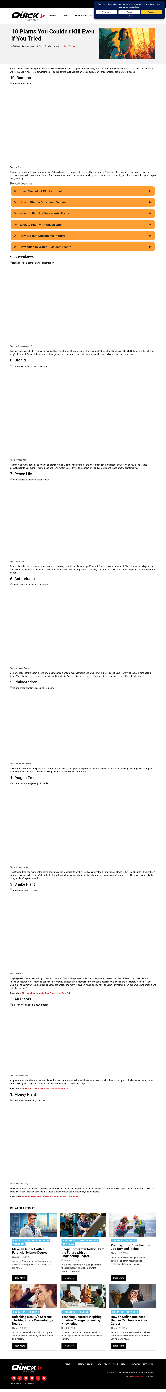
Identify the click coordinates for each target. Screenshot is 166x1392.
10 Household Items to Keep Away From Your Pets (46, 993)
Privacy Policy (103, 1364)
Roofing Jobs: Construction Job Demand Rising (130, 1247)
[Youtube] (25, 1378)
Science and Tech (83, 16)
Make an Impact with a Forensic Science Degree (30, 1250)
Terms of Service (120, 1364)
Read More (19, 1278)
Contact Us (135, 1364)
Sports (52, 16)
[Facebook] (13, 1378)
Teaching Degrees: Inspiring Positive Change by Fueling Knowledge (81, 1320)
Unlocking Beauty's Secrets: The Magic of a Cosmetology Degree (32, 1320)
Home (66, 46)
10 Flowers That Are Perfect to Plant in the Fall (45, 1088)
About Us (69, 1364)
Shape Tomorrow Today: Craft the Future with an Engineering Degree (82, 1252)
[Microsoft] (32, 1378)
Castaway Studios (138, 1376)
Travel (65, 16)
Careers (117, 1240)
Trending (72, 46)
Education (19, 1240)
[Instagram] (19, 1378)
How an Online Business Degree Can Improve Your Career (129, 1320)
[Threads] (38, 1378)
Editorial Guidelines (85, 1364)
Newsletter (148, 1364)
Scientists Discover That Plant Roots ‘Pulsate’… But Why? (50, 1196)
